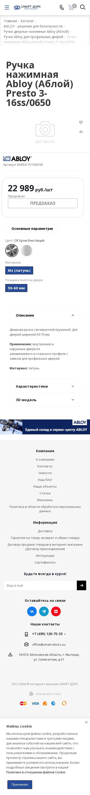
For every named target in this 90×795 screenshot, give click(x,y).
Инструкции (45, 555)
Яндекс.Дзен (56, 611)
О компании (45, 459)
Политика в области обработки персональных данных (45, 508)
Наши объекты (45, 486)
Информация (45, 522)
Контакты (45, 466)
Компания (45, 451)
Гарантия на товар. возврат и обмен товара (45, 538)
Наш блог (45, 479)
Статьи (45, 493)
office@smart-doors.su (49, 644)
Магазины (45, 500)
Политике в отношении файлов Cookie (35, 772)
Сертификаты (45, 562)
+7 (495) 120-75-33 (47, 633)
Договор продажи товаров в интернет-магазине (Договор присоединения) (45, 546)
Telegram (44, 611)
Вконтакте (32, 611)
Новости (45, 473)
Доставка (45, 531)
